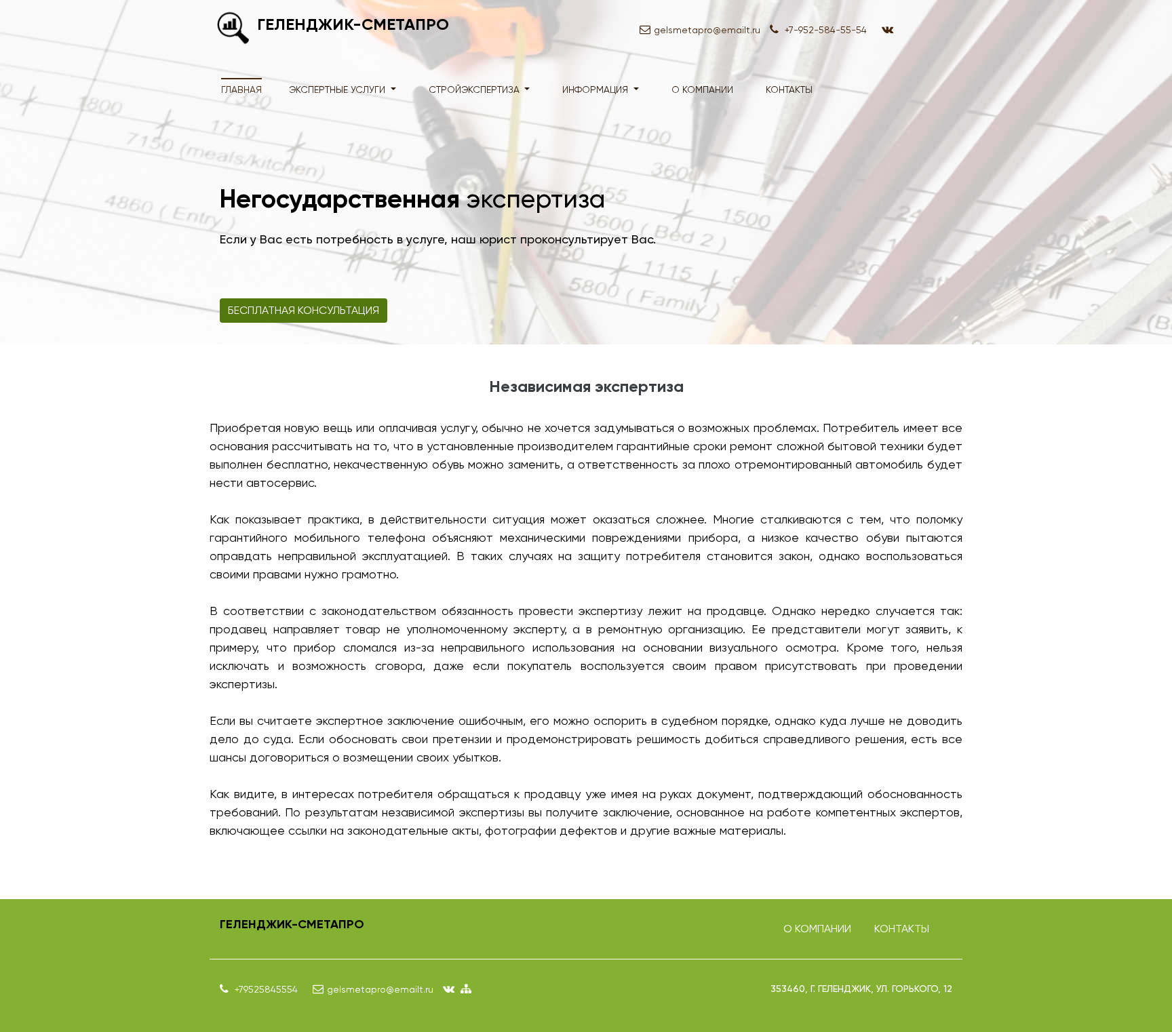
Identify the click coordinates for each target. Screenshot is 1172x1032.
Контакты (789, 89)
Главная (241, 89)
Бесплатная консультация (303, 310)
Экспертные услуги (338, 89)
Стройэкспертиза (475, 89)
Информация (596, 89)
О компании (702, 89)
